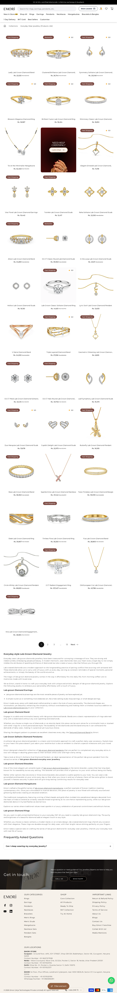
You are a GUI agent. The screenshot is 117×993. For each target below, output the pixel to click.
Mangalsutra (29, 925)
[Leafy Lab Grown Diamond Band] (21, 52)
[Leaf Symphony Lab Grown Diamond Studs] (95, 378)
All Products (66, 902)
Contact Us (97, 921)
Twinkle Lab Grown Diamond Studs (58, 212)
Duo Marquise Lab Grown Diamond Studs (21, 445)
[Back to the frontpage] (5, 26)
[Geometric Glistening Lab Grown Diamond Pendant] (95, 331)
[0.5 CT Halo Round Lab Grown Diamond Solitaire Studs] (58, 378)
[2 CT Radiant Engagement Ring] (58, 564)
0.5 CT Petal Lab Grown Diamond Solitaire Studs (21, 399)
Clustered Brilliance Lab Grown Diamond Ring (58, 73)
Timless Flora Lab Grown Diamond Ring (58, 539)
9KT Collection (67, 910)
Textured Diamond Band (80, 732)
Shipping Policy (99, 902)
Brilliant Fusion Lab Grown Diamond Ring (58, 119)
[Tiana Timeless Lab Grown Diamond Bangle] (95, 471)
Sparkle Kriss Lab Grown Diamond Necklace (58, 492)
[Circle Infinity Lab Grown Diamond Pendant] (21, 564)
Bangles (27, 937)
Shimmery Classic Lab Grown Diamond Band (95, 119)
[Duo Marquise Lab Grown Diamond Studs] (21, 424)
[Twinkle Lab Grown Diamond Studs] (58, 191)
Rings (26, 899)
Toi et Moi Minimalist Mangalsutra (21, 166)
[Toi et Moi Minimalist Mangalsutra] (21, 145)
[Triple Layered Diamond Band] (58, 331)
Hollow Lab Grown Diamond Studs (21, 306)
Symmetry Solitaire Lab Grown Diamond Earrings (95, 73)
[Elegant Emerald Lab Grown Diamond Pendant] (95, 145)
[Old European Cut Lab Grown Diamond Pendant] (95, 564)
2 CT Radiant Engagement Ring (58, 585)
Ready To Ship (66, 906)
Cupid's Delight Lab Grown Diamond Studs (58, 445)
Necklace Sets (30, 929)
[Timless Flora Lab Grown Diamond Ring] (58, 518)
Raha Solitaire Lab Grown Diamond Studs (95, 212)
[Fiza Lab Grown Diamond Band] (95, 518)
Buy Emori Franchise (101, 925)
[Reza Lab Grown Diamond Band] (21, 471)
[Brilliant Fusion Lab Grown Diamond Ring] (58, 98)
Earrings (28, 902)
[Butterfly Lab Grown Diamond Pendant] (95, 424)
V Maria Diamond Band (21, 352)
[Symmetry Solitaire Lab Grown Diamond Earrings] (95, 52)
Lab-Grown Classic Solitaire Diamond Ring (58, 306)
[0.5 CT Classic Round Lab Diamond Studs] (58, 238)
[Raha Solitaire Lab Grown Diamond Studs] (95, 191)
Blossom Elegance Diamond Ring (21, 119)
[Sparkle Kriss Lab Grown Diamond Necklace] (58, 471)
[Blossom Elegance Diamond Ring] (21, 98)
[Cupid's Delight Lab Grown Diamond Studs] (58, 424)
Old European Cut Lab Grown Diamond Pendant (95, 585)
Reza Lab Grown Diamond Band (21, 492)
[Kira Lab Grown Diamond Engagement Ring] (21, 611)
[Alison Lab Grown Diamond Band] (21, 238)
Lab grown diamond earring (16, 708)
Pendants (28, 906)
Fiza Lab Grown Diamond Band (95, 539)
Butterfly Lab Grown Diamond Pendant (95, 445)
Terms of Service (99, 910)
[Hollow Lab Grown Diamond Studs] (21, 285)
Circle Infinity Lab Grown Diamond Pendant (21, 585)
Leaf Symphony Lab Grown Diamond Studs (95, 399)
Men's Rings (29, 918)
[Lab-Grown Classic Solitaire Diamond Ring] (58, 285)
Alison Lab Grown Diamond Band (21, 259)
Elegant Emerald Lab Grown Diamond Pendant (95, 166)
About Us (96, 914)
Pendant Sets (30, 933)
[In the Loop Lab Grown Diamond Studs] (95, 238)
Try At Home (66, 914)
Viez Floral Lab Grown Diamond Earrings (21, 212)
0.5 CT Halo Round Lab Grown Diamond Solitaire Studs (58, 399)
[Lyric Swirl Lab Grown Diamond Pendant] (95, 285)
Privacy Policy (98, 906)
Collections (13, 26)
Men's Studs (29, 921)
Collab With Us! (99, 929)
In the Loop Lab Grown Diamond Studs (95, 259)
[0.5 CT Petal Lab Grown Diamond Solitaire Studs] (21, 378)
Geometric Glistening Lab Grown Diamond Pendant (95, 352)
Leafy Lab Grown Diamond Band (21, 72)
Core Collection (67, 899)
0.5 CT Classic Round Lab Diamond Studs (58, 259)
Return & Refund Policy (102, 899)
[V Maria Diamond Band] (21, 331)
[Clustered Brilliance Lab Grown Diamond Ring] (58, 52)
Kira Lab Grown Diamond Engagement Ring (21, 632)
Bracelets (28, 914)
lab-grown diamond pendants (51, 750)
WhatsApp (78, 879)
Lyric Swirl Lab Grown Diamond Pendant (95, 306)
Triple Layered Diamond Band (58, 352)
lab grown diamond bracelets (56, 768)
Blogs (95, 918)
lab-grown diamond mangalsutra (49, 788)
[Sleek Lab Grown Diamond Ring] (21, 518)
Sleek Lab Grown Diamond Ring (21, 539)
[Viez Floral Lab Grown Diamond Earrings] (21, 191)
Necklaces (28, 910)
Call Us (59, 879)
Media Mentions (99, 933)
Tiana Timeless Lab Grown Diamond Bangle (95, 492)
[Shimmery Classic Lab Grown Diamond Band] (95, 98)
